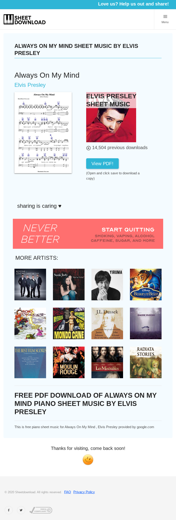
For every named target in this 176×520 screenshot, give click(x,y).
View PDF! (102, 163)
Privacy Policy (84, 492)
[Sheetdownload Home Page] (24, 19)
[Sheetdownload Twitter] (21, 510)
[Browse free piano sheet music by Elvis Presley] (111, 117)
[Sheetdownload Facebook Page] (9, 510)
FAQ (67, 492)
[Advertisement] (123, 191)
